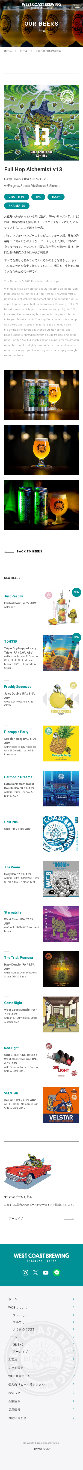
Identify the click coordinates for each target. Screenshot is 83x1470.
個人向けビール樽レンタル (26, 1384)
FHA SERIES (17, 205)
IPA (38, 197)
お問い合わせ (17, 1418)
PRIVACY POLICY (41, 1449)
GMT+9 (18, 1344)
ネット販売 (16, 1367)
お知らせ (14, 1393)
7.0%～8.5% (16, 197)
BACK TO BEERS (29, 551)
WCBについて (18, 1307)
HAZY (56, 197)
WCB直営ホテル (19, 1376)
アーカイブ (16, 1218)
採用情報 (14, 1409)
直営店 (13, 1359)
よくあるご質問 (23, 1329)
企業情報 (14, 1401)
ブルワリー (20, 1322)
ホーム (8, 50)
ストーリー (20, 1315)
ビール (24, 50)
